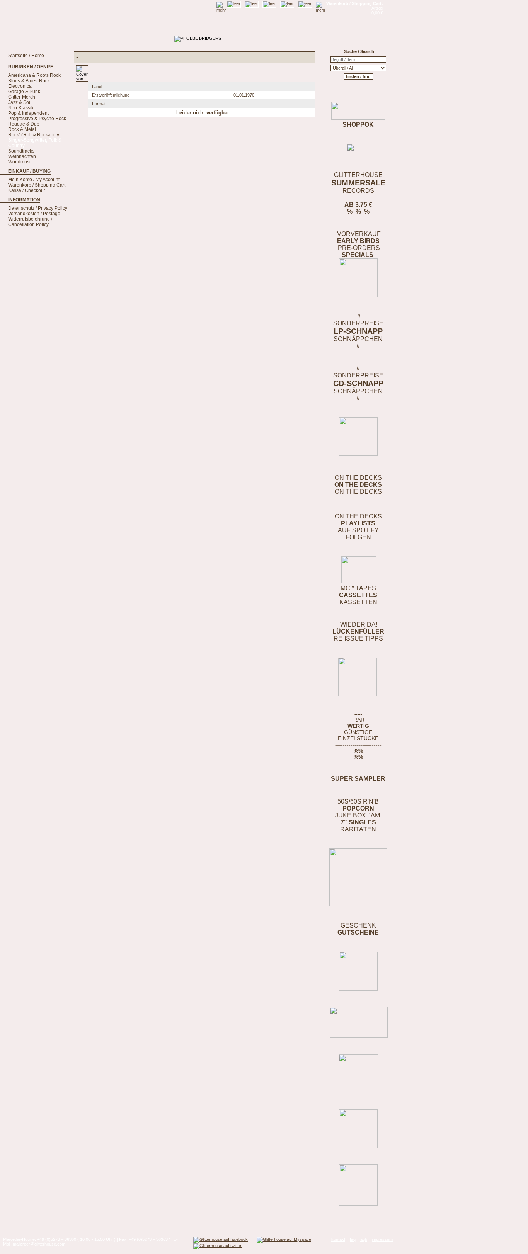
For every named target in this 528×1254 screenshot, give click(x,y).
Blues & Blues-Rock (29, 80)
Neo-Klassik (21, 107)
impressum (382, 1239)
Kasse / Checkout (26, 190)
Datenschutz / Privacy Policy (37, 208)
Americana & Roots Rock (34, 75)
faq (353, 1239)
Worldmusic (20, 162)
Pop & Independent (28, 113)
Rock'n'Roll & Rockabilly (33, 135)
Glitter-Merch (21, 97)
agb (363, 1239)
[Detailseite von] (82, 78)
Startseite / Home (26, 55)
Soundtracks (21, 151)
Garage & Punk (24, 91)
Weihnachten (22, 156)
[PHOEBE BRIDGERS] (197, 38)
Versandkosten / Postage (34, 213)
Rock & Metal (22, 129)
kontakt (338, 1239)
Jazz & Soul (20, 102)
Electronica (20, 86)
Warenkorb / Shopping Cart (36, 185)
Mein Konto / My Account (34, 179)
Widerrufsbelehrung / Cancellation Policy (30, 221)
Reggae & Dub (23, 124)
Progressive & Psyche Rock (37, 118)
